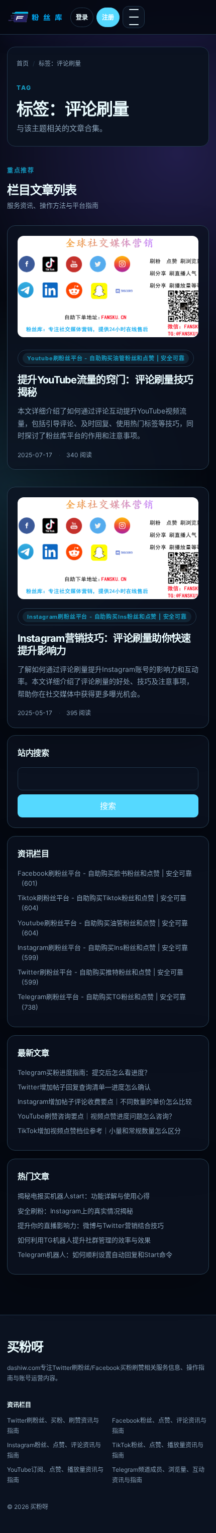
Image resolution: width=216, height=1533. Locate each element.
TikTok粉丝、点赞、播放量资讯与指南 (157, 1450)
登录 (82, 17)
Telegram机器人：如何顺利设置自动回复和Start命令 (95, 1254)
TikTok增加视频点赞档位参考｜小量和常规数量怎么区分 (99, 1131)
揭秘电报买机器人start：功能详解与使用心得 (84, 1196)
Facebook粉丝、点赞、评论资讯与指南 (159, 1426)
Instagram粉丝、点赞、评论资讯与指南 (54, 1450)
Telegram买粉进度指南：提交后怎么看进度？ (84, 1072)
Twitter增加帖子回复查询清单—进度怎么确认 (84, 1087)
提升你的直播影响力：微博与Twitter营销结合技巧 (91, 1225)
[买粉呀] (36, 17)
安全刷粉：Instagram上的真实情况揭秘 (75, 1211)
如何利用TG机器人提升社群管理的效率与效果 (84, 1240)
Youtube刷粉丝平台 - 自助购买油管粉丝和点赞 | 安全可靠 (105, 358)
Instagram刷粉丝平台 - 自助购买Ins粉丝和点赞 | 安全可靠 (107, 616)
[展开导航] (134, 17)
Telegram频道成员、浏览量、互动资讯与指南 (158, 1475)
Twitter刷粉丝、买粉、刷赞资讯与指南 (53, 1426)
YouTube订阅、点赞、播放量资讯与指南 (55, 1475)
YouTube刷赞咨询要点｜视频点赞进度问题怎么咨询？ (96, 1116)
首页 (23, 63)
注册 (108, 17)
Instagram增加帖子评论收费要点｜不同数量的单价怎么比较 (105, 1101)
